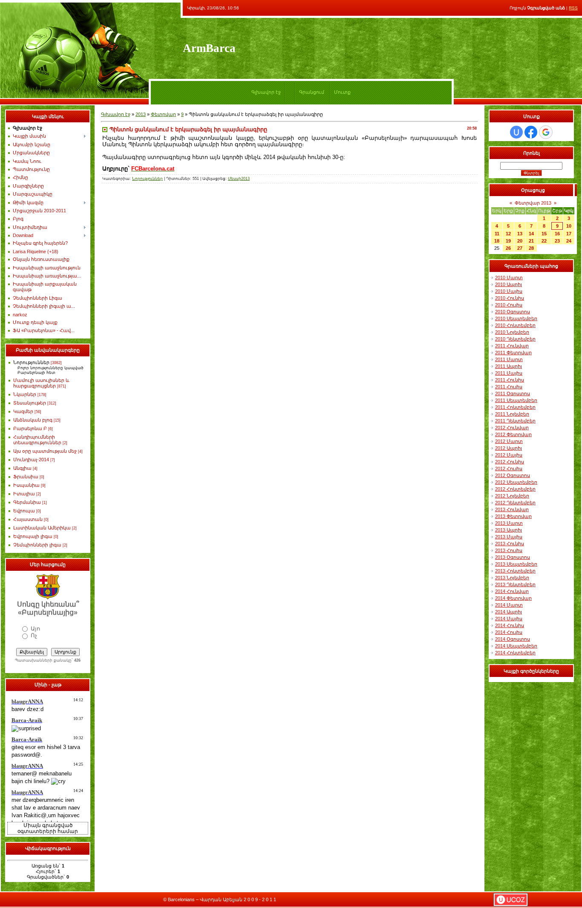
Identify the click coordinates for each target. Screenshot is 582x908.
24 (568, 240)
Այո (35, 628)
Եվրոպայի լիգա (32, 536)
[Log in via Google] (546, 132)
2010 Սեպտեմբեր (516, 318)
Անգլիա (22, 468)
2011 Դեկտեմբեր (515, 420)
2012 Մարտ (509, 441)
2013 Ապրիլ (508, 529)
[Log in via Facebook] (530, 132)
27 (519, 248)
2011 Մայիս (508, 373)
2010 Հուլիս (508, 304)
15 (544, 233)
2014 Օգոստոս (512, 639)
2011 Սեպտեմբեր (516, 400)
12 (508, 233)
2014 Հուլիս (508, 632)
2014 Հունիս (509, 625)
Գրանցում (311, 92)
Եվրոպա (24, 510)
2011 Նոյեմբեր (512, 413)
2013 (140, 114)
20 (519, 240)
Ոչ (34, 635)
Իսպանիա (26, 485)
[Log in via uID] (516, 132)
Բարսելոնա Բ (30, 428)
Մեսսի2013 (239, 178)
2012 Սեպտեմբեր (516, 482)
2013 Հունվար (512, 509)
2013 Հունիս (509, 543)
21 (531, 240)
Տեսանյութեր (29, 402)
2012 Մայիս (508, 454)
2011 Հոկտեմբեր (515, 407)
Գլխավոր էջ (266, 92)
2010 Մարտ (509, 277)
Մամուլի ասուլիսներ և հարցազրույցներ (41, 383)
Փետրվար (163, 114)
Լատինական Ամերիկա (42, 527)
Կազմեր (23, 411)
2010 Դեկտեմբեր (515, 338)
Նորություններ (31, 362)
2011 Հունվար (512, 345)
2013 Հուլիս (508, 550)
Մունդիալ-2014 (31, 459)
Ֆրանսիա (25, 476)
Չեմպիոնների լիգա (37, 544)
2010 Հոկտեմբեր (515, 325)
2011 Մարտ (509, 359)
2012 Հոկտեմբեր (515, 489)
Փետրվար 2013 (533, 202)
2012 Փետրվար (513, 434)
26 (508, 248)
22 (544, 240)
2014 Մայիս (508, 618)
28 (531, 248)
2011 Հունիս (509, 379)
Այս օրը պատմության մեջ (45, 451)
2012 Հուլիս (508, 468)
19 (508, 240)
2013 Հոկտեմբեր (515, 570)
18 (496, 240)
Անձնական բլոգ (32, 419)
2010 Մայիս (508, 291)
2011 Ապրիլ (508, 366)
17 (568, 233)
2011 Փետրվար (513, 352)
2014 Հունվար (512, 591)
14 (531, 233)
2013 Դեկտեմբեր (515, 584)
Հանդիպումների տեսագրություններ (37, 439)
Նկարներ (24, 394)
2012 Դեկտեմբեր (515, 502)
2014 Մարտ (509, 604)
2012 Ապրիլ (508, 448)
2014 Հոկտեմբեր (515, 652)
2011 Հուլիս (508, 386)
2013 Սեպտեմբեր (516, 564)
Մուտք (342, 92)
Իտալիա (24, 493)
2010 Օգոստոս (512, 311)
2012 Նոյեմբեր (512, 495)
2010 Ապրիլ (508, 284)
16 (557, 233)
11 (497, 233)
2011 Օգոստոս (512, 393)
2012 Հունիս (509, 461)
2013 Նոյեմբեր (512, 577)
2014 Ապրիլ (508, 611)
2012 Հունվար (512, 427)
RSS (573, 8)
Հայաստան (28, 519)
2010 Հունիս (509, 298)
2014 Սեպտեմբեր (516, 645)
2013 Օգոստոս (512, 557)
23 (557, 240)
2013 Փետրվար (513, 516)
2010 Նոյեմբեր (512, 332)
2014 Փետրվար (513, 598)
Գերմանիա (27, 502)
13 (519, 233)
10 (568, 225)
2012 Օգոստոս (512, 475)
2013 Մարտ (509, 523)
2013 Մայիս (508, 536)
